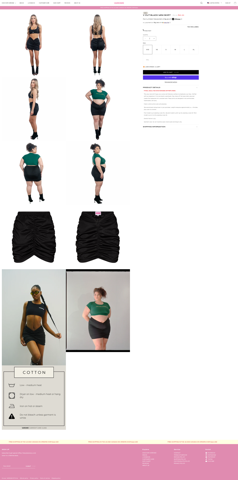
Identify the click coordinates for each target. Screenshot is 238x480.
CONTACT (177, 453)
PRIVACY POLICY (179, 463)
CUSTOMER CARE (148, 459)
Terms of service (45, 478)
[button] (9, 3)
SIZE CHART (146, 461)
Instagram (212, 455)
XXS (147, 49)
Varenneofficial (12, 478)
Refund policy (24, 478)
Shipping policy (56, 478)
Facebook (211, 453)
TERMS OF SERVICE (180, 455)
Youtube (211, 461)
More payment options (171, 82)
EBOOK (144, 455)
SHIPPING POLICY (180, 459)
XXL (149, 61)
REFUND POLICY (179, 457)
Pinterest (211, 457)
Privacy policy (34, 478)
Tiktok (210, 459)
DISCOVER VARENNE (149, 453)
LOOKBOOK (146, 457)
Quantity (145, 35)
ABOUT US (145, 465)
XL (194, 49)
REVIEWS (145, 463)
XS (157, 49)
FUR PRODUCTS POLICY (182, 461)
